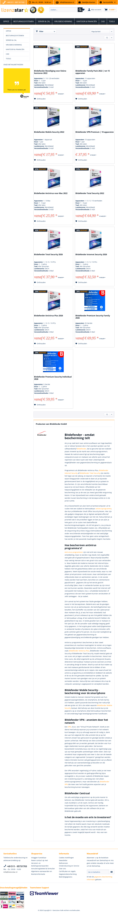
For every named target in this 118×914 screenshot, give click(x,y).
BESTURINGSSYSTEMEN (15, 35)
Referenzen (63, 863)
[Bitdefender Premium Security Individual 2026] (53, 361)
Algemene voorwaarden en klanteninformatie (41, 872)
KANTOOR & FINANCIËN (15, 49)
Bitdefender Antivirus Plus (79, 651)
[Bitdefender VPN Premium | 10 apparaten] (94, 117)
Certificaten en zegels (67, 871)
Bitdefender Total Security (90, 473)
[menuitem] (66, 9)
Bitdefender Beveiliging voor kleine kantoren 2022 (50, 72)
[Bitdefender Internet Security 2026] (94, 239)
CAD (7, 54)
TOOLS (8, 58)
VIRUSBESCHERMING (14, 45)
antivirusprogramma (103, 509)
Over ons (62, 868)
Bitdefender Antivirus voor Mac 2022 (50, 193)
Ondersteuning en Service (69, 866)
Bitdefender (81, 449)
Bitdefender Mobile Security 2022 (49, 132)
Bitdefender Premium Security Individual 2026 (53, 378)
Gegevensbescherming (68, 874)
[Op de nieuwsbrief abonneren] (111, 872)
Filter (41, 31)
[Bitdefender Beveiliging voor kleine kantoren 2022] (53, 55)
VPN (69, 727)
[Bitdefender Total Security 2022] (94, 178)
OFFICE (8, 31)
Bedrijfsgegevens (65, 877)
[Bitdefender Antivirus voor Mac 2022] (53, 178)
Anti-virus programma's (74, 552)
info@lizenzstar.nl (67, 2)
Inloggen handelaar (38, 858)
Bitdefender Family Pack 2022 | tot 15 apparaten (92, 72)
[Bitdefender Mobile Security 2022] (53, 117)
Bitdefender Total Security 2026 (48, 254)
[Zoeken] (80, 9)
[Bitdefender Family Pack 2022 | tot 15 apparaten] (94, 55)
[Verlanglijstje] (83, 9)
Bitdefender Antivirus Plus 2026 (48, 315)
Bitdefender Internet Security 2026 (91, 254)
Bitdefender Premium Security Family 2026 (92, 316)
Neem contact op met (39, 860)
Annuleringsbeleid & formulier (43, 868)
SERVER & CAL (11, 40)
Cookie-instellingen (66, 858)
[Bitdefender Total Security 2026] (53, 239)
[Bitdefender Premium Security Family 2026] (94, 300)
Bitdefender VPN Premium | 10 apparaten (94, 132)
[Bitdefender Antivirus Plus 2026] (53, 300)
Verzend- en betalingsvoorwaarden (40, 864)
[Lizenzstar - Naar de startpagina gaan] (15, 10)
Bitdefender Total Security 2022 (89, 193)
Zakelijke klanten (88, 2)
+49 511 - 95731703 (16, 866)
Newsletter (63, 860)
